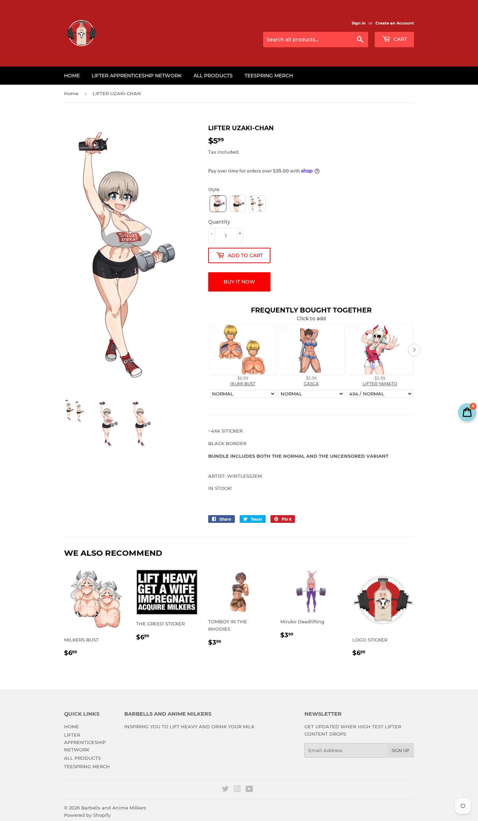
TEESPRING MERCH (269, 75)
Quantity (219, 222)
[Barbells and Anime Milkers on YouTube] (249, 790)
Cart (399, 39)
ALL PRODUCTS (213, 75)
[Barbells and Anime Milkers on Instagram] (237, 790)
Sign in (359, 23)
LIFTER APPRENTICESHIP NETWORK (137, 75)
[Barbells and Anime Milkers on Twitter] (225, 790)
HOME (72, 75)
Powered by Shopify (87, 815)
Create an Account (394, 23)
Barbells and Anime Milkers (113, 808)
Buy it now (239, 282)
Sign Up (400, 750)
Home (71, 93)
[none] (218, 203)
